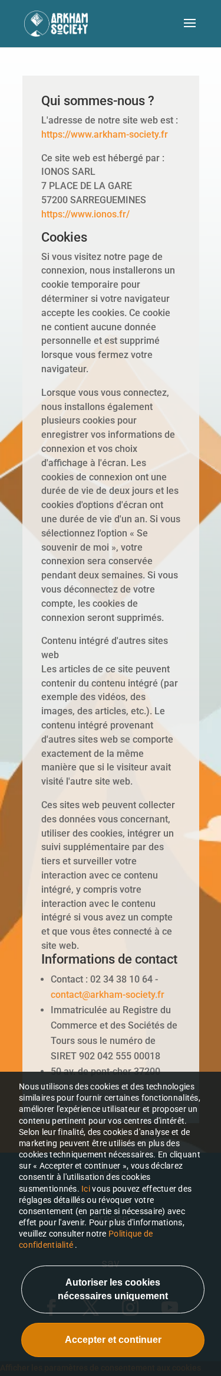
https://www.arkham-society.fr (104, 134)
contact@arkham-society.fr (107, 994)
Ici (86, 1188)
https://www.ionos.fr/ (85, 214)
